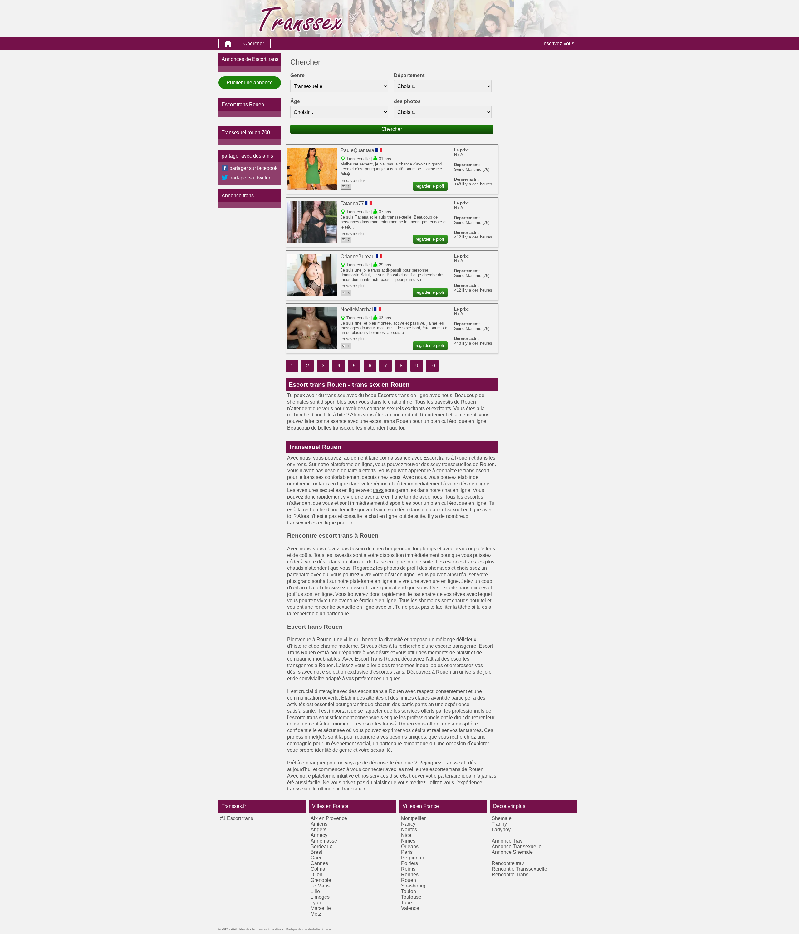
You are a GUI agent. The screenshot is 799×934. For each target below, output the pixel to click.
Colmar (319, 869)
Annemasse (324, 840)
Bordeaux (321, 846)
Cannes (319, 863)
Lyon (316, 902)
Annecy (319, 835)
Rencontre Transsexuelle (519, 869)
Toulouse (411, 897)
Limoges (320, 897)
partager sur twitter (249, 177)
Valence (410, 908)
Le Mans (320, 885)
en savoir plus (353, 180)
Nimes (408, 840)
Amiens (319, 824)
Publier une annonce (250, 82)
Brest (316, 852)
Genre (297, 75)
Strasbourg (413, 885)
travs (378, 490)
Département (409, 75)
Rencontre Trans (510, 874)
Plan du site (247, 929)
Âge (295, 101)
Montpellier (413, 818)
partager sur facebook (253, 168)
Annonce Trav (507, 840)
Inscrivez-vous (558, 43)
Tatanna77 (352, 203)
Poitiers (409, 863)
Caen (317, 857)
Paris (407, 852)
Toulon (408, 891)
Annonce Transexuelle (517, 846)
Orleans (410, 846)
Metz (316, 914)
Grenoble (321, 880)
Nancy (408, 824)
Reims (408, 869)
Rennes (410, 874)
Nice (406, 835)
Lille (315, 891)
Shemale (502, 818)
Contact (327, 929)
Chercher (253, 43)
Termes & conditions (270, 929)
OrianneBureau (358, 256)
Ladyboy (501, 829)
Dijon (316, 874)
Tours (407, 902)
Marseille (321, 908)
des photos (407, 101)
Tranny (499, 824)
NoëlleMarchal (357, 309)
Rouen (408, 880)
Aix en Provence (329, 818)
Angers (318, 829)
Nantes (409, 829)
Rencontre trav (508, 863)
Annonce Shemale (512, 852)
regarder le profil (430, 186)
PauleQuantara (357, 150)
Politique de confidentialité (303, 929)
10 (432, 365)
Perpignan (412, 857)
